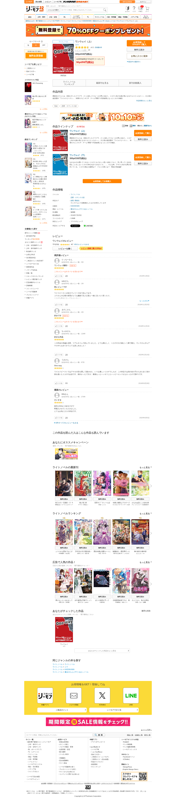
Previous (54, 485)
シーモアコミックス (76, 17)
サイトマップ (95, 767)
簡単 (134, 126)
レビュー (48, 2)
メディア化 (134, 17)
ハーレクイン (32, 762)
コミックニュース (32, 289)
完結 (56, 106)
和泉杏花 (36, 184)
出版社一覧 (139, 735)
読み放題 (39, 2)
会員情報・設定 (64, 749)
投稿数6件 (96, 47)
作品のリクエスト (97, 762)
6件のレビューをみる (81, 244)
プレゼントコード (32, 295)
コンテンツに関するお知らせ (69, 774)
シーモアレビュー (33, 779)
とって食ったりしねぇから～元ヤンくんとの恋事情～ (40, 212)
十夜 (99, 553)
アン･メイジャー (136, 504)
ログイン (143, 2)
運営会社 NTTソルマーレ (128, 783)
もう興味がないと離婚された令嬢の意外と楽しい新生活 (40, 179)
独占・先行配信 (33, 767)
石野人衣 (61, 602)
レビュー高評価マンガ (34, 279)
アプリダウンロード (98, 742)
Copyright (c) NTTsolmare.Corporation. (88, 796)
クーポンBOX (64, 754)
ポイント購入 (64, 744)
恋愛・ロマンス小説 (69, 106)
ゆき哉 (67, 553)
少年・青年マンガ (34, 744)
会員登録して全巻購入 (102, 181)
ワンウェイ (121, 21)
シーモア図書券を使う (67, 767)
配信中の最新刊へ (134, 62)
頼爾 (144, 602)
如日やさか (37, 201)
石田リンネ (80, 553)
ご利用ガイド (31, 68)
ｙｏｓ (104, 504)
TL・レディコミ (33, 752)
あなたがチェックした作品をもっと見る (102, 651)
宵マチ (104, 553)
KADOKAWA (87, 21)
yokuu (86, 602)
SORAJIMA (41, 153)
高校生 (77, 200)
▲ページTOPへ (146, 730)
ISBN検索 (116, 783)
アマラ (80, 504)
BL (65, 17)
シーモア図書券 (31, 292)
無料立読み (64, 499)
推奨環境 (94, 764)
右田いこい (37, 217)
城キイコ (124, 602)
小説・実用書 (111, 17)
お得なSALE (30, 254)
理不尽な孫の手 (117, 553)
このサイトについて (107, 783)
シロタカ (126, 553)
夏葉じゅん (40, 125)
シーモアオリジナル (35, 764)
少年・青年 (41, 17)
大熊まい (85, 504)
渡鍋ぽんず (37, 166)
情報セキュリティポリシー (75, 783)
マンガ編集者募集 (129, 747)
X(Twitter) (126, 759)
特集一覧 (29, 273)
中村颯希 (61, 553)
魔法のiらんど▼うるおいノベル (104, 21)
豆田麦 (67, 602)
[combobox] (84, 10)
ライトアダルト (146, 17)
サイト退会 (63, 763)
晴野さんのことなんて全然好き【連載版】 (40, 196)
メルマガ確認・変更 (66, 747)
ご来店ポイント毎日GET (34, 261)
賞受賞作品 (30, 267)
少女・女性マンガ (34, 747)
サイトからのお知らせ (67, 772)
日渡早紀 (102, 602)
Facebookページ (129, 757)
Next (150, 486)
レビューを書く (81, 50)
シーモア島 (58, 2)
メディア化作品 (31, 270)
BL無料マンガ (31, 251)
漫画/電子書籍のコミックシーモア (39, 742)
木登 (99, 504)
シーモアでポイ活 (32, 264)
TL (88, 17)
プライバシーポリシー (60, 783)
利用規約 (50, 783)
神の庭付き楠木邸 (140, 551)
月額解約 (62, 758)
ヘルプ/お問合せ (96, 752)
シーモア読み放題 (33, 777)
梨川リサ (80, 602)
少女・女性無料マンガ (34, 245)
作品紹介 (126, 742)
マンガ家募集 (127, 744)
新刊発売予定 (31, 236)
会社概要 (43, 783)
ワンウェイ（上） (78, 131)
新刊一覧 (147, 735)
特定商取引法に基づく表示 (92, 783)
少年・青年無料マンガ (34, 248)
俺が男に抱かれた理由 (39, 97)
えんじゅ (138, 553)
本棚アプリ (30, 298)
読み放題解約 (64, 760)
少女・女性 (53, 17)
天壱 (34, 153)
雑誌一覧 (130, 735)
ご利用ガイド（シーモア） (100, 757)
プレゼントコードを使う (67, 769)
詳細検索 (29, 285)
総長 (72, 200)
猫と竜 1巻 (83, 503)
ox (143, 553)
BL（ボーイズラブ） (35, 749)
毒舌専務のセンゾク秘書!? (39, 121)
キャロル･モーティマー (119, 504)
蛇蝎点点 (57, 504)
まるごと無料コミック (32, 242)
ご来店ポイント (62, 710)
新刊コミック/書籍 (31, 233)
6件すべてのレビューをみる (67, 423)
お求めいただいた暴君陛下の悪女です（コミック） (40, 148)
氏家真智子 (146, 504)
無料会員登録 (127, 2)
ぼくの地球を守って (102, 600)
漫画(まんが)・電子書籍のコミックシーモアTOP (42, 21)
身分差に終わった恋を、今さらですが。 (40, 162)
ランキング (32, 239)
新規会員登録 (64, 742)
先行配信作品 (31, 258)
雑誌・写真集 (123, 17)
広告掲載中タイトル (33, 282)
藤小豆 (87, 553)
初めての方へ (31, 71)
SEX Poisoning (37, 83)
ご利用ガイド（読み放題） (100, 759)
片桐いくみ (138, 602)
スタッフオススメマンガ (34, 276)
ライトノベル (99, 17)
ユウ (77, 45)
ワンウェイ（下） (78, 155)
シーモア (29, 2)
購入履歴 (62, 752)
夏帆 (33, 125)
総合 (29, 17)
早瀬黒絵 (117, 602)
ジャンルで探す (53, 10)
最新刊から (148, 126)
